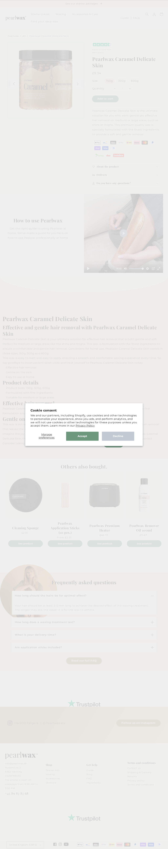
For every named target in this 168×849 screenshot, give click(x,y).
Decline (118, 436)
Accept (82, 436)
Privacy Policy (85, 425)
